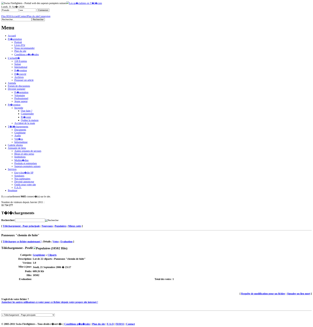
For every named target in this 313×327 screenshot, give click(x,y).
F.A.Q (110, 324)
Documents (20, 129)
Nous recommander (24, 48)
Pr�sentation (15, 39)
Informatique (21, 142)
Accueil (15, 16)
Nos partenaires (22, 178)
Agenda (12, 83)
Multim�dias (21, 160)
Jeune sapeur (21, 101)
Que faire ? (26, 110)
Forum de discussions (19, 86)
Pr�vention (20, 70)
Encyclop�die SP (23, 172)
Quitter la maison (29, 120)
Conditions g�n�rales (26, 54)
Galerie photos (15, 145)
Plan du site (33, 16)
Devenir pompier (16, 89)
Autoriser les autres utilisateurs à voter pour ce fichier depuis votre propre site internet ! (49, 302)
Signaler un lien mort (298, 293)
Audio (17, 135)
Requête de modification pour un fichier (263, 293)
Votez (55, 241)
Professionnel (21, 98)
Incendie (18, 107)
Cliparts (52, 255)
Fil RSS (120, 324)
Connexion (44, 16)
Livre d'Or (19, 45)
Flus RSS (6, 16)
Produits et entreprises (25, 163)
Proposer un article (24, 80)
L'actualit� (14, 58)
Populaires (60, 226)
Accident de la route (24, 123)
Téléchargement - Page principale (21, 226)
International (20, 67)
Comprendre (27, 113)
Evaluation (66, 241)
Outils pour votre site (25, 184)
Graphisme (20, 132)
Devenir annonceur (24, 181)
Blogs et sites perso (24, 153)
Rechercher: (8, 220)
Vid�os (18, 139)
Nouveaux (47, 226)
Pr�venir (26, 117)
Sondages (19, 175)
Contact (23, 16)
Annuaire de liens (17, 148)
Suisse (17, 64)
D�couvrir (20, 74)
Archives (19, 77)
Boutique (12, 190)
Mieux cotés (74, 226)
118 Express (20, 61)
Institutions (20, 156)
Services (12, 169)
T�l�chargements (18, 126)
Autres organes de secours (27, 151)
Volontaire (19, 95)
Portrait (18, 42)
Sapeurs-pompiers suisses (27, 166)
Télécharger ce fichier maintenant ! (22, 241)
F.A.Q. (18, 187)
